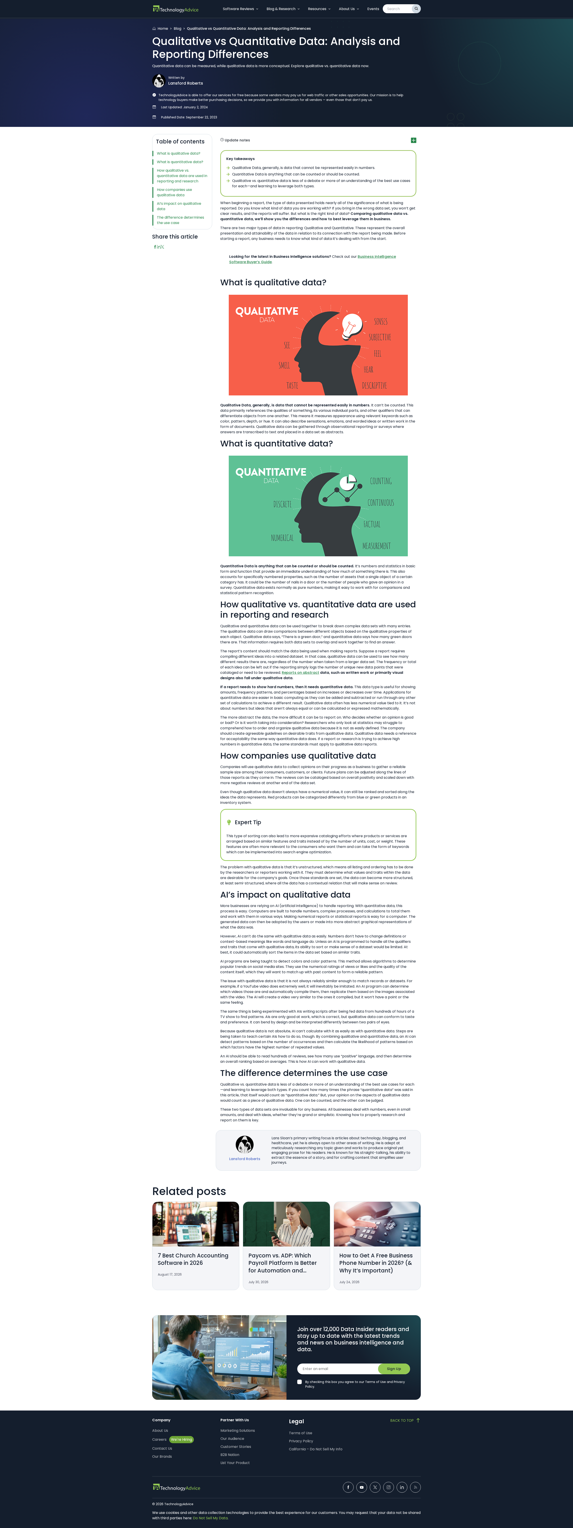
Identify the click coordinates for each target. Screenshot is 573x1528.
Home (163, 28)
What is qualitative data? (178, 153)
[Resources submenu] (329, 9)
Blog (177, 28)
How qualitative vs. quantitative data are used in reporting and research (182, 176)
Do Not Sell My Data (210, 1518)
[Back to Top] (405, 1420)
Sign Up (394, 1368)
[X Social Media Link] (375, 1487)
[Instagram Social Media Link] (388, 1487)
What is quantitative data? (180, 161)
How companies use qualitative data (174, 192)
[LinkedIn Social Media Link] (402, 1487)
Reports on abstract (300, 672)
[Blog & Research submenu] (298, 9)
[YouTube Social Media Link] (361, 1487)
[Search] (416, 8)
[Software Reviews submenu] (257, 9)
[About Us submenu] (358, 9)
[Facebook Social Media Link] (348, 1487)
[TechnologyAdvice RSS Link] (415, 1487)
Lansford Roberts (185, 83)
